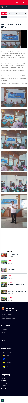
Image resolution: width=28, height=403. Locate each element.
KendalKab (7, 355)
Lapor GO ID (8, 352)
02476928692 (5, 316)
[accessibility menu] (2, 401)
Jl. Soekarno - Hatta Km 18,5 (8, 314)
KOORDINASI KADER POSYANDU (15, 17)
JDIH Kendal (8, 362)
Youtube (5, 337)
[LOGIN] (13, 2)
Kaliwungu (7, 366)
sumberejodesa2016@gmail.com (9, 318)
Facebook (5, 329)
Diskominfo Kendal (9, 359)
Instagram (6, 335)
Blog (4, 340)
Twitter (5, 332)
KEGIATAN (10, 253)
